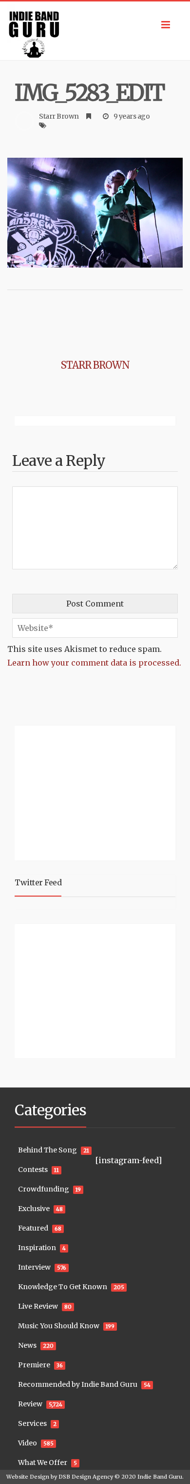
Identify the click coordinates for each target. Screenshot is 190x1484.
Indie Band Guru (159, 1476)
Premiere (34, 1364)
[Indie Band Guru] (95, 30)
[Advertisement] (75, 792)
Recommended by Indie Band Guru (77, 1384)
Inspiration (37, 1247)
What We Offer (42, 1462)
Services (32, 1423)
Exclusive (34, 1208)
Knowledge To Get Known (62, 1286)
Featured (33, 1228)
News (27, 1345)
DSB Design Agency (85, 1476)
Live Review (38, 1306)
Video (27, 1443)
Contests (33, 1169)
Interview (34, 1267)
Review (30, 1404)
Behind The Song (47, 1150)
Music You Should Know (58, 1325)
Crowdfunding (43, 1189)
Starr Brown (59, 116)
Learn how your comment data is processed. (94, 663)
